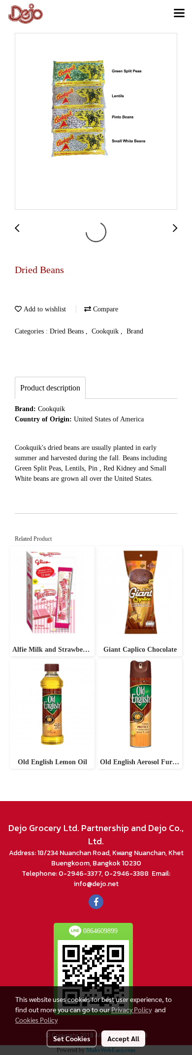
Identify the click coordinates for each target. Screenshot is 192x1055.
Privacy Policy (131, 1009)
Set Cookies (71, 1038)
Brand (135, 331)
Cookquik (106, 331)
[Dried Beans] (96, 121)
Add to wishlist (44, 309)
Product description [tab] (50, 388)
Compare (104, 309)
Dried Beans (68, 331)
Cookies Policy (36, 1019)
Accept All (123, 1038)
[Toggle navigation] (179, 14)
